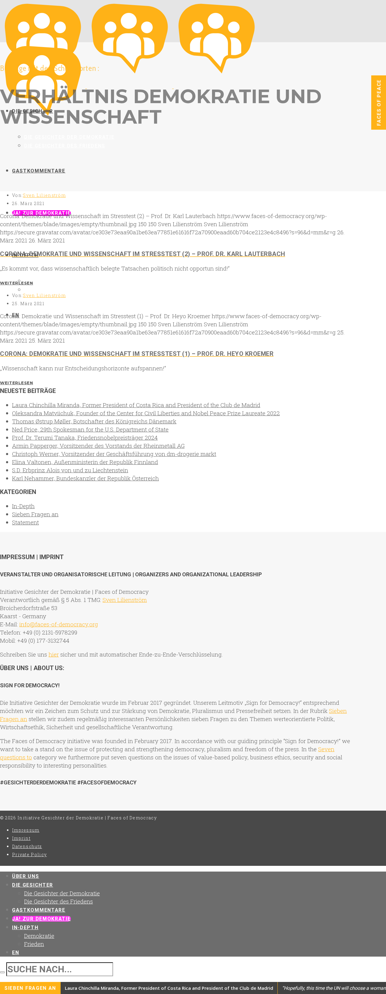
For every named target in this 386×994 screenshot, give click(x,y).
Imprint (21, 838)
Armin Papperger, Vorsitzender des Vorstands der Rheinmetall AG (98, 445)
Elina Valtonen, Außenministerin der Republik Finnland (85, 462)
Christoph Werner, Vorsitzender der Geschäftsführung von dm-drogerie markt (114, 453)
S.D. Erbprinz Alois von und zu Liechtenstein (70, 470)
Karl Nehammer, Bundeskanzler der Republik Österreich (85, 478)
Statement (25, 522)
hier (54, 654)
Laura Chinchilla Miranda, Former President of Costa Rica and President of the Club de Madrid (136, 405)
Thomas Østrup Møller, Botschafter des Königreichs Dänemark (94, 421)
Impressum (26, 830)
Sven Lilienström (44, 195)
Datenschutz (27, 846)
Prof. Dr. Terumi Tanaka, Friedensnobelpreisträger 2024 (85, 437)
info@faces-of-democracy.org (58, 624)
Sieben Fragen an (35, 514)
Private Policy (29, 854)
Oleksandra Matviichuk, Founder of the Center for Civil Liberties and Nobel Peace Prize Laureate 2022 (146, 413)
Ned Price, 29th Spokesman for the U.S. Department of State (90, 429)
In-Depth (23, 506)
